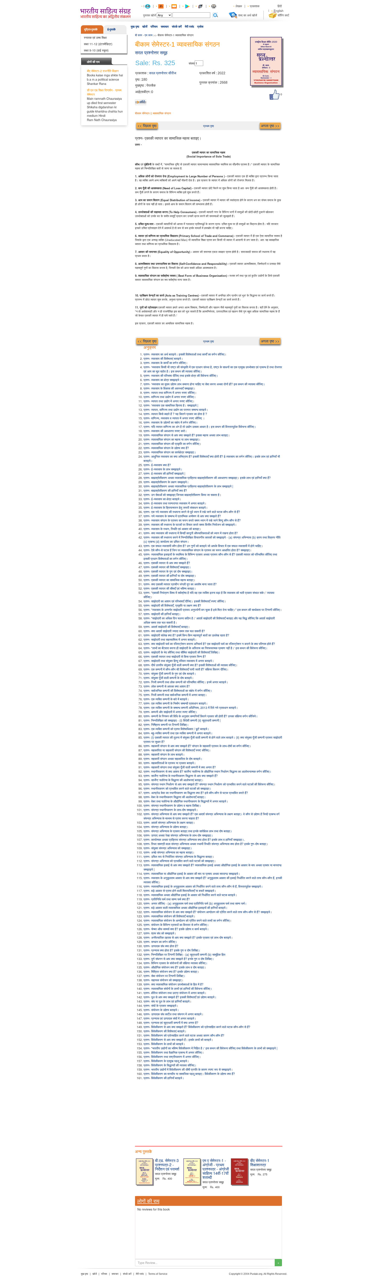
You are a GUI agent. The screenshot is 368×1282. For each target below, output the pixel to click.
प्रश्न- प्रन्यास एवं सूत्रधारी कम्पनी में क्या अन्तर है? (171, 1022)
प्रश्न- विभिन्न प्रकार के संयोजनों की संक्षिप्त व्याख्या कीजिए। (175, 963)
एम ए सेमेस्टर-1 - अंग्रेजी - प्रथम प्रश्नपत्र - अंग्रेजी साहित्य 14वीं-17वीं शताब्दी (216, 1168)
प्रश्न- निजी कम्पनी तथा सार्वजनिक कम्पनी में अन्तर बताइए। (175, 695)
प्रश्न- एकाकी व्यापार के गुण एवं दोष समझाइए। (168, 571)
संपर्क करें (177, 26)
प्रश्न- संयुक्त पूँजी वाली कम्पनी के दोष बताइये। (169, 678)
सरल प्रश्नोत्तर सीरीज (162, 73)
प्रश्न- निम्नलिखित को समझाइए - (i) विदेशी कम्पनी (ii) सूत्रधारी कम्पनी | (182, 720)
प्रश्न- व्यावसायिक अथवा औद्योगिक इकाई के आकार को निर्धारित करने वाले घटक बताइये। (190, 895)
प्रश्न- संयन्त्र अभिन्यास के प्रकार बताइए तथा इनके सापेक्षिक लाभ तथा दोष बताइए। (188, 831)
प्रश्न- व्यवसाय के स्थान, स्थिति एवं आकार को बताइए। (172, 529)
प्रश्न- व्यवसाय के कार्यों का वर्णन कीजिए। (166, 363)
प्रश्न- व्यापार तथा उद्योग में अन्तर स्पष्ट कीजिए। (169, 401)
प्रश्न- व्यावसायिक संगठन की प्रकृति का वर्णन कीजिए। (172, 443)
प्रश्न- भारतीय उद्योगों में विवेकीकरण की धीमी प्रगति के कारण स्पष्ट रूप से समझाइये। (188, 1069)
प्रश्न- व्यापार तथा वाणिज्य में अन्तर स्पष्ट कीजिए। (170, 392)
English (278, 11)
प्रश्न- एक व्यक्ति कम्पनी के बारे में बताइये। (166, 699)
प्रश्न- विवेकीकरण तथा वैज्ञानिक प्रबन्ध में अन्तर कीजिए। (174, 1052)
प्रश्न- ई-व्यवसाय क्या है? (157, 465)
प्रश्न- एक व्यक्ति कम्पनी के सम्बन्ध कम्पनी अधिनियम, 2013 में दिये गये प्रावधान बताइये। (191, 707)
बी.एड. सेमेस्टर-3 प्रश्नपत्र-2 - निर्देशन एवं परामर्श (167, 1164)
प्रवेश (200, 26)
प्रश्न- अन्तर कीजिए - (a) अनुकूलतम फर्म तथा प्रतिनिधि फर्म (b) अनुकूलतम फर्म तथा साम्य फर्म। (195, 903)
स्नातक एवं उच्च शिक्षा (95, 37)
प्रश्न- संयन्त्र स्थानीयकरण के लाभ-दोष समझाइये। (171, 810)
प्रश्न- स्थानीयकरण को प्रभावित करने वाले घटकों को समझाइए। (177, 788)
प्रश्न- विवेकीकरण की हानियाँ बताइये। (164, 1078)
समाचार (165, 26)
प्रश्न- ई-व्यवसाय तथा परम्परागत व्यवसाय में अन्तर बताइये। (175, 503)
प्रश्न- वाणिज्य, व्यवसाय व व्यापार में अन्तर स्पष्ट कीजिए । (174, 418)
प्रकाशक (254, 6)
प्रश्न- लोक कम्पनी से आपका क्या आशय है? (167, 686)
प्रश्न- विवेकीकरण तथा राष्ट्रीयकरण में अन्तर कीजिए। (172, 1056)
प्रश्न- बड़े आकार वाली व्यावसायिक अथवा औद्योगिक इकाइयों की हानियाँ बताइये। (185, 907)
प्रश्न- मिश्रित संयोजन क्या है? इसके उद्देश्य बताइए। (171, 971)
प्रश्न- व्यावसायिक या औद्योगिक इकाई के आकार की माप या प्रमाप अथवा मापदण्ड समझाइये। (192, 873)
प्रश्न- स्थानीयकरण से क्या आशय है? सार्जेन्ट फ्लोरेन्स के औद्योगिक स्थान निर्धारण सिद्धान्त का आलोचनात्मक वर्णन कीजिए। (207, 771)
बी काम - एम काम (143, 35)
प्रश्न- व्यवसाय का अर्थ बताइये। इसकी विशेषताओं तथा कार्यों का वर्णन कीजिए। (185, 354)
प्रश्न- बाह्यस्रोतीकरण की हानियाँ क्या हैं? (165, 490)
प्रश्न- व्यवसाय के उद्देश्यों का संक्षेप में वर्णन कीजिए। (171, 422)
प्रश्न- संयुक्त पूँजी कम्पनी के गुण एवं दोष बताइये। (170, 673)
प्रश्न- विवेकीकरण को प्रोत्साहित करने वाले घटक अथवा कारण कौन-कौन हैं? (184, 1035)
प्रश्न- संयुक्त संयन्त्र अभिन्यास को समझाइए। (168, 848)
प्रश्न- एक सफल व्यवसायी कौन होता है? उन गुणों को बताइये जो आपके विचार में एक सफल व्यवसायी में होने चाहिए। (203, 546)
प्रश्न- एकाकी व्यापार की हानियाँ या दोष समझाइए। (170, 575)
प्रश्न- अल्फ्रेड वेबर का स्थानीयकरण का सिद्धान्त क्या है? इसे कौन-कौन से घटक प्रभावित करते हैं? (196, 793)
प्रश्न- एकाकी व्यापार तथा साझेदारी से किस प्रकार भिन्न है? (175, 656)
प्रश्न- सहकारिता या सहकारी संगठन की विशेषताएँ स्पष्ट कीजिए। (177, 750)
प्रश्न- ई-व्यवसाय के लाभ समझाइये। (163, 469)
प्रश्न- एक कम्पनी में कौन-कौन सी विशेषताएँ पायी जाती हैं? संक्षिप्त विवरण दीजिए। (186, 669)
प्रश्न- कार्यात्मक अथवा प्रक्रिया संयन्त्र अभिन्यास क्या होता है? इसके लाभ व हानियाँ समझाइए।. (194, 839)
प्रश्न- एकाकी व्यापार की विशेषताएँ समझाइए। (167, 567)
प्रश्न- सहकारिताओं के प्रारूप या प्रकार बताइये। (170, 763)
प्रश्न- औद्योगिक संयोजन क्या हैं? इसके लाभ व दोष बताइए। (175, 967)
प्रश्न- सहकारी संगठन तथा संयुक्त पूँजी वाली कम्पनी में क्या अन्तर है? (180, 767)
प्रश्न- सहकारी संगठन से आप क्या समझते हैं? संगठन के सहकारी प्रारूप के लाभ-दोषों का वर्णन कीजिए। (197, 746)
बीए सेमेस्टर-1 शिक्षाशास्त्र (259, 1162)
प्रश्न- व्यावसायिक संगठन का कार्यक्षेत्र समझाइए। (170, 452)
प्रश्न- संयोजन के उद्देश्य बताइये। (161, 1010)
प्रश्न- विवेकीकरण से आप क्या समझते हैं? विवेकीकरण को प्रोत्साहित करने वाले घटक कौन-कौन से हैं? (197, 1027)
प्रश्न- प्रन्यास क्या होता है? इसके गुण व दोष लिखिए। (172, 950)
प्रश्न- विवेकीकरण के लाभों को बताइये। (164, 1044)
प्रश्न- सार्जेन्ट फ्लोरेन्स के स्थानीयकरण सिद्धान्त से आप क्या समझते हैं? (181, 775)
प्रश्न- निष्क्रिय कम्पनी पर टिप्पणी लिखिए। (166, 724)
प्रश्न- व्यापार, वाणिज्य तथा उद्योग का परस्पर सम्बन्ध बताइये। (176, 409)
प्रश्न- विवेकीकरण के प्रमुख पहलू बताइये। (166, 1061)
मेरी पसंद (189, 26)
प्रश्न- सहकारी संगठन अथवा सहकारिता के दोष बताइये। (173, 758)
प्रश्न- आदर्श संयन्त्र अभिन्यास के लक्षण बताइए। (169, 822)
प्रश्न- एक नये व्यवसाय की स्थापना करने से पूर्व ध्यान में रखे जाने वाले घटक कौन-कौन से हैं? (192, 512)
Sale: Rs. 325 (155, 63)
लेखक (239, 6)
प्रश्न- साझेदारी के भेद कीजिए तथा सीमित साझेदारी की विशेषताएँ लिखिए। (182, 652)
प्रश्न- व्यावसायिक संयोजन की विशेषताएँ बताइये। (169, 916)
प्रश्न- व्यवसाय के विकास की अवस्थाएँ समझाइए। (169, 388)
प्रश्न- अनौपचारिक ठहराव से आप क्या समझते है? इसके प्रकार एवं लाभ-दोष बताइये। (188, 937)
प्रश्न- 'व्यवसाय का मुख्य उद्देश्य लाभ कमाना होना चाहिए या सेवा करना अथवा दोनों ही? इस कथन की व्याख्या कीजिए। (204, 384)
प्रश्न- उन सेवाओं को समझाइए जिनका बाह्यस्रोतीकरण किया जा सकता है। (182, 495)
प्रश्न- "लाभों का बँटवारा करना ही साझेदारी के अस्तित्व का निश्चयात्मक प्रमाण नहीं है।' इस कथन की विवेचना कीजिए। (205, 648)
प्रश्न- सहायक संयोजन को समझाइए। (163, 980)
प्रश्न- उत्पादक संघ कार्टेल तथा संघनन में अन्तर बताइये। (173, 1014)
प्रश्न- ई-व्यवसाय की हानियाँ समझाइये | (164, 473)
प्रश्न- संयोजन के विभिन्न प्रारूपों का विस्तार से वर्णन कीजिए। (176, 924)
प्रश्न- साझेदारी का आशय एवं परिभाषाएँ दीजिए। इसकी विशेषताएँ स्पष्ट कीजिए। (185, 601)
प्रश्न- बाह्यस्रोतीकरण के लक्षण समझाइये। (166, 482)
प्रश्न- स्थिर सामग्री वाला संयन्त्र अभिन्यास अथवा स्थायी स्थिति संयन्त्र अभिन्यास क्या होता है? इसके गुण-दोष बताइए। (206, 844)
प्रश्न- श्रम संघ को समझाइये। (160, 933)
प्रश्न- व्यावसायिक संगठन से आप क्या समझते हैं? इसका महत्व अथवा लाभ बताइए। (187, 435)
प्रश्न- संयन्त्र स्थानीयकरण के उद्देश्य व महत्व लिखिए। (172, 805)
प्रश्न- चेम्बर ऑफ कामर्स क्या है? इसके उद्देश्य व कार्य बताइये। (176, 929)
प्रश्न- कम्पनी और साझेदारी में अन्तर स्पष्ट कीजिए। (170, 712)
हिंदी (280, 6)
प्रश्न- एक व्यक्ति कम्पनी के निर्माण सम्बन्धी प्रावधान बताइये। (176, 703)
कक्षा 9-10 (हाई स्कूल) (96, 50)
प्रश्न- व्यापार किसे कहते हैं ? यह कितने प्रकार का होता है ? (175, 414)
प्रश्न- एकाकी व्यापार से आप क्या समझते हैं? (167, 563)
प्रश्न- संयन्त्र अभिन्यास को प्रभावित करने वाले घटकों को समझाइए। (180, 861)
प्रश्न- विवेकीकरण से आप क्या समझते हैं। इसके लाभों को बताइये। (178, 1039)
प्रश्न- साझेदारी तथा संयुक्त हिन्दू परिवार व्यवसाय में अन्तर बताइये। (179, 661)
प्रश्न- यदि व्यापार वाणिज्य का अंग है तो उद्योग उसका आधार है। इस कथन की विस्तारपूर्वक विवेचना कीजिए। (200, 426)
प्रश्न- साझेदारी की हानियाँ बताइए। (162, 614)
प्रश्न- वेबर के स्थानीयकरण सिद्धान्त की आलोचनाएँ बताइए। (175, 797)
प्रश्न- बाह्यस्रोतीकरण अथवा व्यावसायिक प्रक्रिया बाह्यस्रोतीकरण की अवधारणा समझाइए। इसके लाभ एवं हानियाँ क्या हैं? (207, 478)
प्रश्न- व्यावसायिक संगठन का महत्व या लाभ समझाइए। (172, 439)
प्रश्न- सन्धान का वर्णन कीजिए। (160, 942)
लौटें (142, 101)
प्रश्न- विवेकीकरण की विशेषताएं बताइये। (165, 1031)
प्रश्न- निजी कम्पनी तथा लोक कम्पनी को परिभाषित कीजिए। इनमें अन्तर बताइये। (186, 682)
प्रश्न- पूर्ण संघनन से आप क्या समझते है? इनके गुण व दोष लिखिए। (179, 959)
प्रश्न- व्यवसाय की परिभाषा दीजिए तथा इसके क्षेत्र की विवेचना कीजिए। (181, 375)
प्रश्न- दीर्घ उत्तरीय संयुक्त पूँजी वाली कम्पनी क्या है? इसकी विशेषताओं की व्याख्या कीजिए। (190, 665)
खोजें (144, 26)
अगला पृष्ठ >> (270, 125)
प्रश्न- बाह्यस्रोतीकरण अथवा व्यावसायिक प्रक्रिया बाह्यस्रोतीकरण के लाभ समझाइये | (188, 486)
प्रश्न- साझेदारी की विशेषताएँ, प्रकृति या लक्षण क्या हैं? (172, 605)
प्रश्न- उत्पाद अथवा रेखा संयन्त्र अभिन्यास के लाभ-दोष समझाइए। (178, 835)
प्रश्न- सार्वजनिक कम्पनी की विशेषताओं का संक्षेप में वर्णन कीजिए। (178, 690)
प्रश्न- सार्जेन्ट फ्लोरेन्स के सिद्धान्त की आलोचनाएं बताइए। (173, 780)
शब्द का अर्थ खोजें (247, 15)
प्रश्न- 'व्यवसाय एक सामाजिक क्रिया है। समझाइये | (171, 405)
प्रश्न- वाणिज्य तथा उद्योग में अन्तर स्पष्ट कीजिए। (170, 397)
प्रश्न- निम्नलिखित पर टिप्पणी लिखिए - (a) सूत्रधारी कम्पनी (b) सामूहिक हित (184, 954)
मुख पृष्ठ (135, 26)
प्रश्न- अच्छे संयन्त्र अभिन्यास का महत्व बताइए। (169, 852)
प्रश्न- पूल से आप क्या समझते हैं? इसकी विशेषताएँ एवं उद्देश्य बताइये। (180, 997)
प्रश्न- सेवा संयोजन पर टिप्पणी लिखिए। (164, 976)
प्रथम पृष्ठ (208, 126)
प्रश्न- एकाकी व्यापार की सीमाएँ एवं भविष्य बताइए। (170, 588)
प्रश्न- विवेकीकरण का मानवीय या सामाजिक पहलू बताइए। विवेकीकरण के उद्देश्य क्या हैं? (189, 1073)
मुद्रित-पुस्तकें (91, 29)
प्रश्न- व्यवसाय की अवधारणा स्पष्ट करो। (165, 431)
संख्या (192, 63)
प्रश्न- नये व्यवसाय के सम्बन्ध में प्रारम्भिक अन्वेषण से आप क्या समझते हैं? (182, 516)
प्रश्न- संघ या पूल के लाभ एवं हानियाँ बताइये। (167, 1001)
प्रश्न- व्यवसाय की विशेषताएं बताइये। (163, 358)
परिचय (154, 26)
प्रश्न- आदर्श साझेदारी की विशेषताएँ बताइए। (167, 627)
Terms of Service (157, 1273)
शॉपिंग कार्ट (283, 15)
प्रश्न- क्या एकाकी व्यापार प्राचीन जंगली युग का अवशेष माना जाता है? (180, 584)
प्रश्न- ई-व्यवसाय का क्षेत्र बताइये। (162, 499)
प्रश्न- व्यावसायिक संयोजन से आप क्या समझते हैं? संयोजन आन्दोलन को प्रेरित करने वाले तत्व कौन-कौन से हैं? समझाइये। (208, 912)
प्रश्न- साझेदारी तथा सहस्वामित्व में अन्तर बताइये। (170, 639)
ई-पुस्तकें (111, 29)
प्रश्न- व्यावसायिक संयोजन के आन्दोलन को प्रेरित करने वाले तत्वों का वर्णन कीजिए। (187, 920)
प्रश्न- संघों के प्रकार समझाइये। (161, 1005)
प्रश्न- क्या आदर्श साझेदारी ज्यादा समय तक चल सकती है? (174, 631)
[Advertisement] (208, 1112)
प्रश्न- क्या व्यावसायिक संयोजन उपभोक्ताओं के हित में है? (173, 984)
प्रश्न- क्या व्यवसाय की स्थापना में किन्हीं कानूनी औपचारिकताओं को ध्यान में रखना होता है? (191, 533)
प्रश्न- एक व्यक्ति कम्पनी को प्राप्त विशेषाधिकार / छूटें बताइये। (176, 729)
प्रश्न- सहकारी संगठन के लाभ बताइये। (164, 754)
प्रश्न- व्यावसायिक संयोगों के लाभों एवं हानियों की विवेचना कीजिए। (178, 988)
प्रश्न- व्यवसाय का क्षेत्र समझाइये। (162, 380)
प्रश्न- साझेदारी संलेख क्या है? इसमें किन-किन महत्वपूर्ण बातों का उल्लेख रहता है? (186, 635)
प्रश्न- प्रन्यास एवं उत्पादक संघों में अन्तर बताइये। (170, 1018)
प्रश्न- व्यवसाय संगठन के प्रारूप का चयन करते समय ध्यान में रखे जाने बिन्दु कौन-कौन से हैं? (192, 520)
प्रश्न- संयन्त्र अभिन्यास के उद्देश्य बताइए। (166, 827)
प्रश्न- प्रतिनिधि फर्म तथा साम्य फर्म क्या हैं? (167, 899)
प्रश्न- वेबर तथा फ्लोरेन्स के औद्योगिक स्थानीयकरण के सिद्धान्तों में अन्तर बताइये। (186, 801)
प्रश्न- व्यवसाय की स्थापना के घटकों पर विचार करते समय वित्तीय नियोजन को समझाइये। (190, 524)
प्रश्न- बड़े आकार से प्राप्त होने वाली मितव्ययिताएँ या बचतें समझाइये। (180, 890)
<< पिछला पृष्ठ (147, 125)
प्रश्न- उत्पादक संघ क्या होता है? (161, 946)
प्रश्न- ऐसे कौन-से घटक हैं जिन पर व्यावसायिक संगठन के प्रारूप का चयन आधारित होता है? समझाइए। (198, 550)
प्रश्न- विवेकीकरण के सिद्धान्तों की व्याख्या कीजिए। (170, 1065)
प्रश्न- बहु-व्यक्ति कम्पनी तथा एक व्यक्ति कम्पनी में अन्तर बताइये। (178, 733)
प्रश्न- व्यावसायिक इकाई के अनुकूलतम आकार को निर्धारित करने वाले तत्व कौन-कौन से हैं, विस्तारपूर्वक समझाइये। (203, 886)
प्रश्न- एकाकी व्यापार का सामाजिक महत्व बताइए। (169, 580)
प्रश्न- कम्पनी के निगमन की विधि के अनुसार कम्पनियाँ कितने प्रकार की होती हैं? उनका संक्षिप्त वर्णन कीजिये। (201, 716)
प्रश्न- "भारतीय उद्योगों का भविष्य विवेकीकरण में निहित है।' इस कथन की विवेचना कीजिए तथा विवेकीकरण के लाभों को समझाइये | (210, 1048)
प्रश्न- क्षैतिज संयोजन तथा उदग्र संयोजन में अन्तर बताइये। (175, 993)
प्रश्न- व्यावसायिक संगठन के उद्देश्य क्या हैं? (166, 448)
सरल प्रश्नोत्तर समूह (151, 52)
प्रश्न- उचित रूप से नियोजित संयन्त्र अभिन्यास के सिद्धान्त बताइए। (179, 856)
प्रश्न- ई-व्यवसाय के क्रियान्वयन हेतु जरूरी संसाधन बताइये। (176, 507)
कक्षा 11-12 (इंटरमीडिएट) (98, 44)
